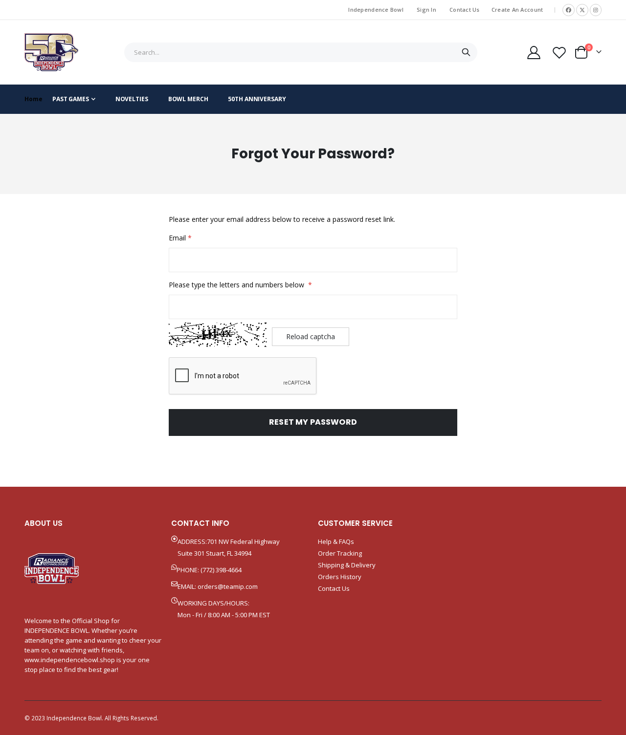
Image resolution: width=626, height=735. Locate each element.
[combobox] (300, 52)
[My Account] (533, 52)
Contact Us (464, 9)
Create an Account (517, 9)
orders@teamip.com (228, 586)
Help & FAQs (336, 541)
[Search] (465, 52)
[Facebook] (568, 10)
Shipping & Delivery (347, 565)
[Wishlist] (559, 52)
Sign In (426, 9)
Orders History (339, 576)
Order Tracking (340, 553)
